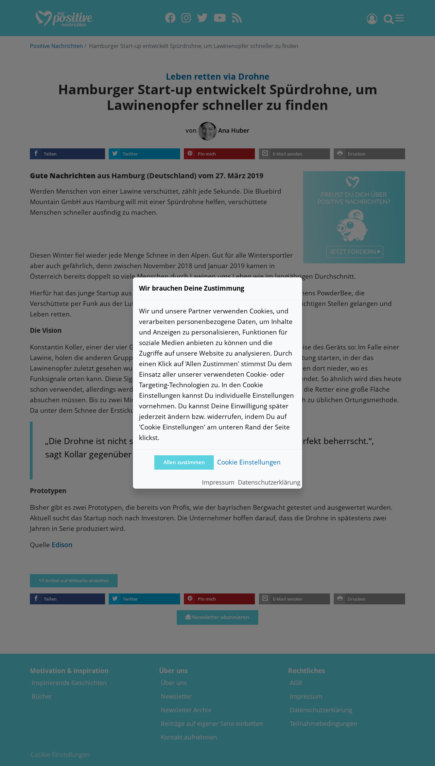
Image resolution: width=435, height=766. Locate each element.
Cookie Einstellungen (249, 462)
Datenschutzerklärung (269, 482)
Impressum (218, 482)
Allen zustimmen (184, 462)
